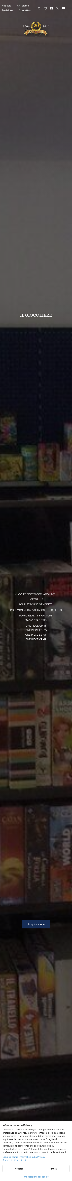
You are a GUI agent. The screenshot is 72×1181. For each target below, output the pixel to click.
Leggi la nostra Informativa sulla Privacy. (24, 1157)
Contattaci (25, 10)
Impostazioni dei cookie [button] (36, 1176)
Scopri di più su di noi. (15, 1160)
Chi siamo (23, 5)
